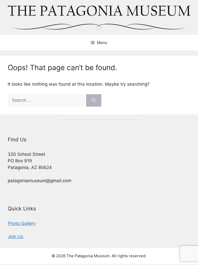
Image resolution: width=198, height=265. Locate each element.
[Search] (93, 100)
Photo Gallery (22, 223)
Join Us (15, 236)
